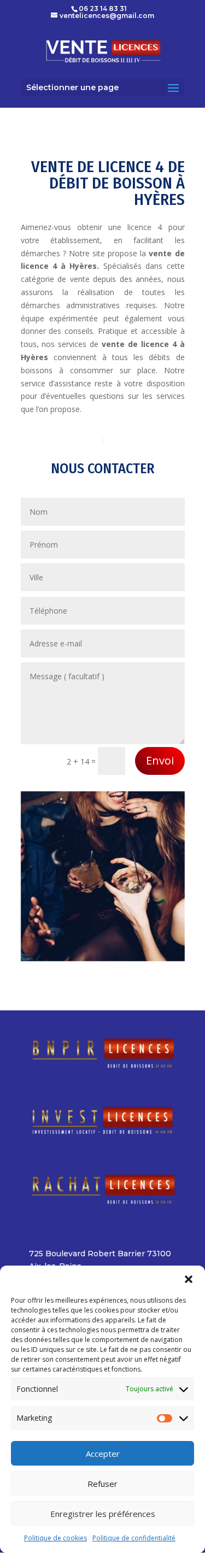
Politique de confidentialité (133, 1538)
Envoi (160, 760)
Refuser (102, 1483)
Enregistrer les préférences (102, 1513)
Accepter (103, 1453)
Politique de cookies (55, 1538)
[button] (188, 1279)
